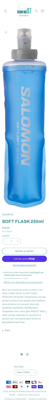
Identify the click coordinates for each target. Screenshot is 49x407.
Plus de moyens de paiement (24, 265)
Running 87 (13, 391)
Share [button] (7, 330)
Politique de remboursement (29, 395)
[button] (5, 11)
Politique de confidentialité (15, 399)
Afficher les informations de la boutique (23, 282)
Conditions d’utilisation (38, 399)
